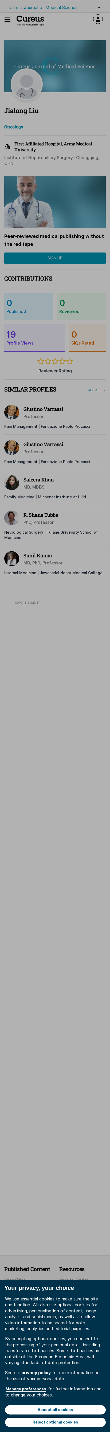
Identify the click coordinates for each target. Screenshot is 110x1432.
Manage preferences (26, 1389)
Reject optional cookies (55, 1422)
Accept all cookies (55, 1409)
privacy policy (36, 1372)
